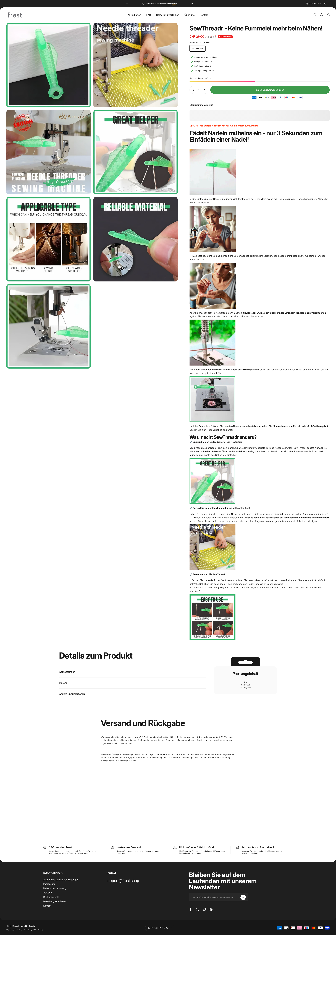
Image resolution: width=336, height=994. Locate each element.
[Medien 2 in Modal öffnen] (135, 65)
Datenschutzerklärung (24, 930)
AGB (34, 930)
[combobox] (318, 3)
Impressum (49, 884)
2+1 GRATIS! (197, 48)
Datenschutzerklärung (54, 888)
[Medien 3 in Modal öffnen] (48, 152)
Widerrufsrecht (11, 930)
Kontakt (47, 905)
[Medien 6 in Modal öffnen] (135, 239)
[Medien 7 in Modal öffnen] (48, 326)
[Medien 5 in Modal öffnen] (48, 239)
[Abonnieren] (243, 897)
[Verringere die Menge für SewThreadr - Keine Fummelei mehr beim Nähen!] (193, 90)
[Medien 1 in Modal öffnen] (48, 65)
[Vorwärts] (192, 3)
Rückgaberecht (51, 897)
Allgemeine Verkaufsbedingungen (60, 879)
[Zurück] (127, 3)
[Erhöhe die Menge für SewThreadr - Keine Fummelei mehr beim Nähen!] (205, 90)
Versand (47, 892)
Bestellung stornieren (54, 901)
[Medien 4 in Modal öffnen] (135, 152)
